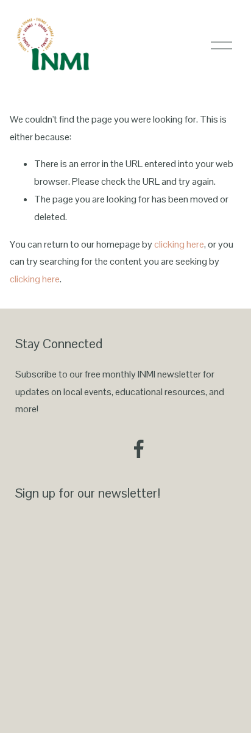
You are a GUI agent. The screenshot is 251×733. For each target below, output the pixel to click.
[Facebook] (139, 449)
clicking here (179, 244)
